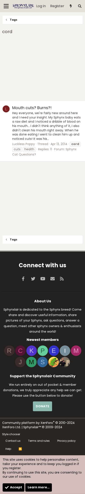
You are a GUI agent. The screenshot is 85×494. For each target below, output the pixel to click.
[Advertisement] (42, 68)
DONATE (42, 406)
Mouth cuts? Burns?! (32, 107)
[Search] (79, 6)
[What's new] (70, 6)
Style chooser (11, 434)
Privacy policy (66, 441)
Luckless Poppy (23, 144)
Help (8, 449)
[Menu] (6, 6)
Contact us (12, 441)
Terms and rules (39, 441)
